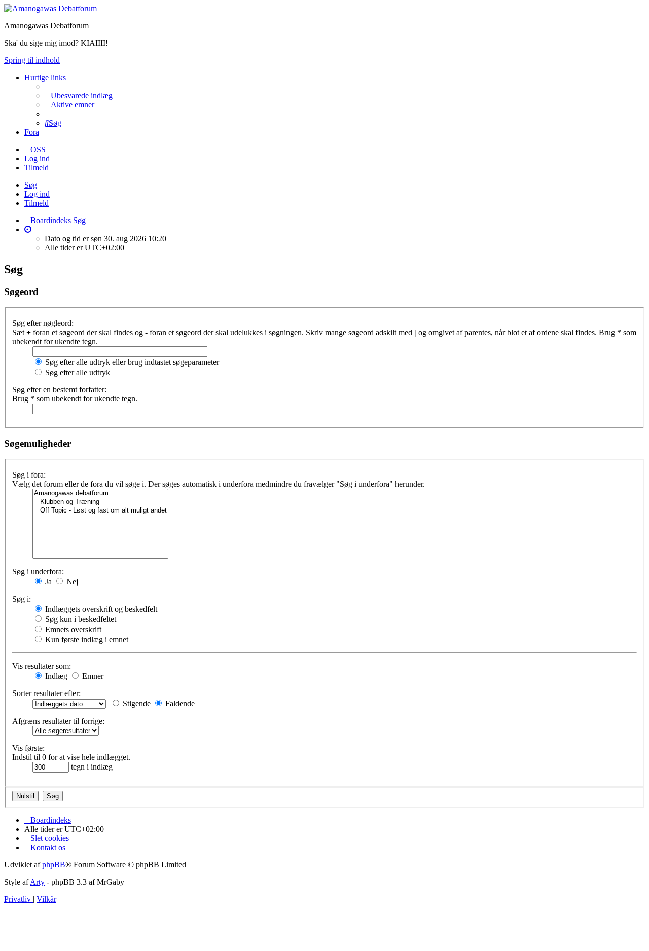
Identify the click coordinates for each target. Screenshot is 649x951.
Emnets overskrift (72, 629)
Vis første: (28, 748)
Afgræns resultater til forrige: (58, 721)
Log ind (37, 194)
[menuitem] (79, 95)
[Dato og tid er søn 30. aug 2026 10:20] (27, 229)
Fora (31, 132)
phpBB (53, 864)
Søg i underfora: (38, 571)
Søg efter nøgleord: (43, 323)
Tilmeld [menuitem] (36, 167)
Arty (37, 881)
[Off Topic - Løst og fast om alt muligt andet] (100, 510)
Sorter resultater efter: (46, 693)
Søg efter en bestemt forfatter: (59, 389)
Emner (91, 676)
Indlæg (55, 676)
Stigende (136, 703)
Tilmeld (36, 203)
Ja (47, 581)
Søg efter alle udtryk (76, 372)
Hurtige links (45, 77)
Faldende (179, 703)
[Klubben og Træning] (100, 502)
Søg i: (21, 599)
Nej (71, 581)
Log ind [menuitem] (37, 158)
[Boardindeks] (50, 8)
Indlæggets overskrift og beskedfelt (100, 609)
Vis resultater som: (41, 666)
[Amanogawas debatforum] (100, 493)
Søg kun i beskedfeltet (79, 619)
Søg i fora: (29, 474)
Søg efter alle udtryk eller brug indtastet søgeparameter (131, 362)
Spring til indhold (32, 60)
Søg (30, 184)
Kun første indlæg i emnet (85, 639)
